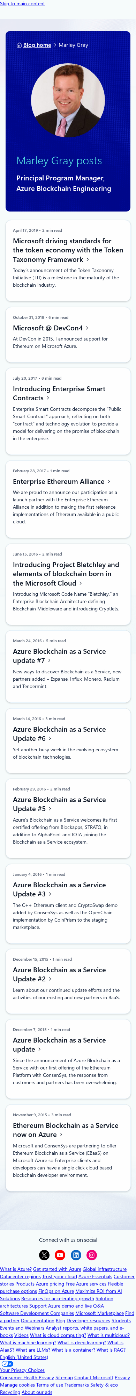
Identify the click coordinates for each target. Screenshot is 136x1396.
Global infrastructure (105, 1269)
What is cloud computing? (58, 1335)
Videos (21, 1335)
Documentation (37, 1320)
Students (121, 1320)
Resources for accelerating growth (57, 1298)
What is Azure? (16, 1269)
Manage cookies (17, 1385)
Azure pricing (50, 1284)
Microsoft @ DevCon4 (48, 327)
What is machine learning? (28, 1342)
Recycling (10, 1392)
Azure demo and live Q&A (76, 1306)
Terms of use (49, 1385)
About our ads (37, 1392)
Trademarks (77, 1385)
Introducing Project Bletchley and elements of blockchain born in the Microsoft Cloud (66, 573)
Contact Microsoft (93, 1377)
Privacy (122, 1377)
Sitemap (64, 1377)
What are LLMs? (33, 1350)
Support (38, 1306)
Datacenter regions (20, 1276)
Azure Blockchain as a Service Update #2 (59, 974)
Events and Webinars (22, 1328)
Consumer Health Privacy (27, 1377)
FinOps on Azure (56, 1291)
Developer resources (88, 1320)
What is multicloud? (109, 1335)
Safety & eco (104, 1385)
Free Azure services (86, 1284)
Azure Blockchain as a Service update (59, 1045)
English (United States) (24, 1357)
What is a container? (73, 1350)
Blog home (37, 45)
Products (25, 1284)
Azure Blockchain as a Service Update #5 (59, 804)
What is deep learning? (82, 1342)
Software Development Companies (37, 1313)
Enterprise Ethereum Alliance (59, 481)
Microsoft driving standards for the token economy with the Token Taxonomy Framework (68, 249)
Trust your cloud (59, 1276)
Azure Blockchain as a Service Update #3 (59, 889)
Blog (60, 1320)
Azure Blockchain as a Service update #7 (59, 656)
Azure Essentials (95, 1276)
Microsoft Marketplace (99, 1313)
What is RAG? (111, 1350)
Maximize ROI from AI (98, 1291)
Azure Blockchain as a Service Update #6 (59, 734)
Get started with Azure (57, 1269)
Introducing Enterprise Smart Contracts (59, 393)
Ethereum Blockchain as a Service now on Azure (65, 1130)
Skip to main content (22, 3)
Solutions (10, 1298)
